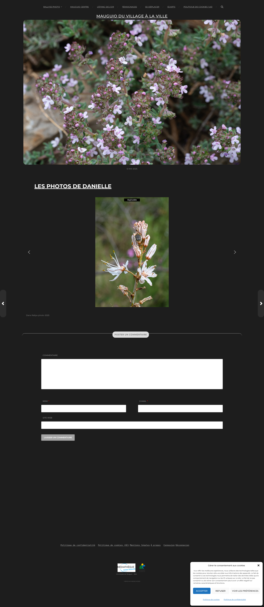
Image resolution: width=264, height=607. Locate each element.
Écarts (171, 7)
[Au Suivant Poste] (261, 303)
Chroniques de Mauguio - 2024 (126, 574)
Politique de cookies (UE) (198, 7)
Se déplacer (152, 7)
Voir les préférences (245, 591)
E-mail (143, 401)
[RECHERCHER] (222, 7)
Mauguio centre (79, 7)
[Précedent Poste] (3, 303)
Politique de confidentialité (235, 599)
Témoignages (129, 7)
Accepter (201, 591)
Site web (47, 418)
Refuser (220, 591)
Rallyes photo (51, 7)
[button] (258, 565)
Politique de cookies (211, 599)
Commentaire (50, 355)
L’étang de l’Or (105, 7)
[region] (132, 252)
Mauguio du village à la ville (132, 16)
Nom (46, 401)
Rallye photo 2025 (40, 315)
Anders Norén (135, 581)
